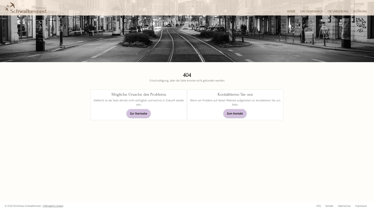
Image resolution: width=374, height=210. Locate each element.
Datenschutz (344, 206)
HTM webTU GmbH (53, 206)
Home (291, 11)
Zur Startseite (138, 113)
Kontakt (329, 206)
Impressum (361, 206)
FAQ (318, 206)
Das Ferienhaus (311, 11)
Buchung (360, 11)
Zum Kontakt (235, 113)
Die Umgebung (338, 11)
